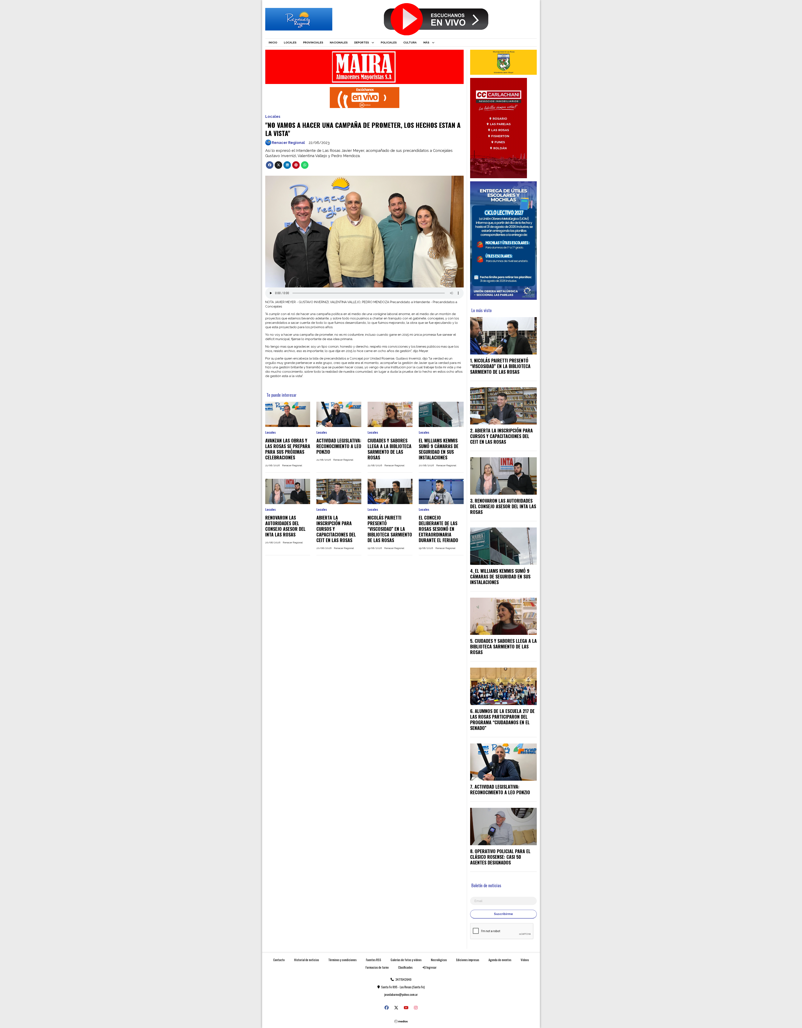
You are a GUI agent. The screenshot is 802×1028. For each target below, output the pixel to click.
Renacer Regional (288, 142)
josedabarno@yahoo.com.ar (401, 994)
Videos (525, 959)
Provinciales (313, 42)
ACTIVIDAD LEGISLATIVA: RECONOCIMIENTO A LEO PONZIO (338, 446)
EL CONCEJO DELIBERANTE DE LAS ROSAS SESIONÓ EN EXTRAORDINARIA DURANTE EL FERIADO (438, 528)
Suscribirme (503, 914)
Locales (290, 42)
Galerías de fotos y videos (406, 959)
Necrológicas (439, 959)
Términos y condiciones (342, 959)
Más (426, 42)
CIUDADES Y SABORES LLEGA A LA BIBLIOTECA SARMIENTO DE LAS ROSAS (389, 449)
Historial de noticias (306, 959)
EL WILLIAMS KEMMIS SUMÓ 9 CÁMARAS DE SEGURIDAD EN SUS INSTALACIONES (438, 449)
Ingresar (431, 967)
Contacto (279, 959)
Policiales (389, 42)
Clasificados (405, 967)
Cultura (410, 42)
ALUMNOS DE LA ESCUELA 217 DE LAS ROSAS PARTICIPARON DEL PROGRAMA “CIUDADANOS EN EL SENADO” (502, 719)
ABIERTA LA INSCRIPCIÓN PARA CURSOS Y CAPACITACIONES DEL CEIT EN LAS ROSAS (501, 436)
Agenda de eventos (500, 959)
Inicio (273, 42)
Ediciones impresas (467, 959)
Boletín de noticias (486, 885)
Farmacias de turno (377, 967)
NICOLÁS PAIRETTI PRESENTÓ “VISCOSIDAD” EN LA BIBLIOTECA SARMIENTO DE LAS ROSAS (390, 528)
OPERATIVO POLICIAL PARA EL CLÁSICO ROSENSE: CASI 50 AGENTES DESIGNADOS (500, 857)
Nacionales (339, 42)
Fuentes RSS (373, 959)
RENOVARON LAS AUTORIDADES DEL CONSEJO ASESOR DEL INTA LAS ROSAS (285, 526)
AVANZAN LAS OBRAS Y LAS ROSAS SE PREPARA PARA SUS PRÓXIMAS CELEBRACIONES (287, 449)
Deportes (361, 42)
